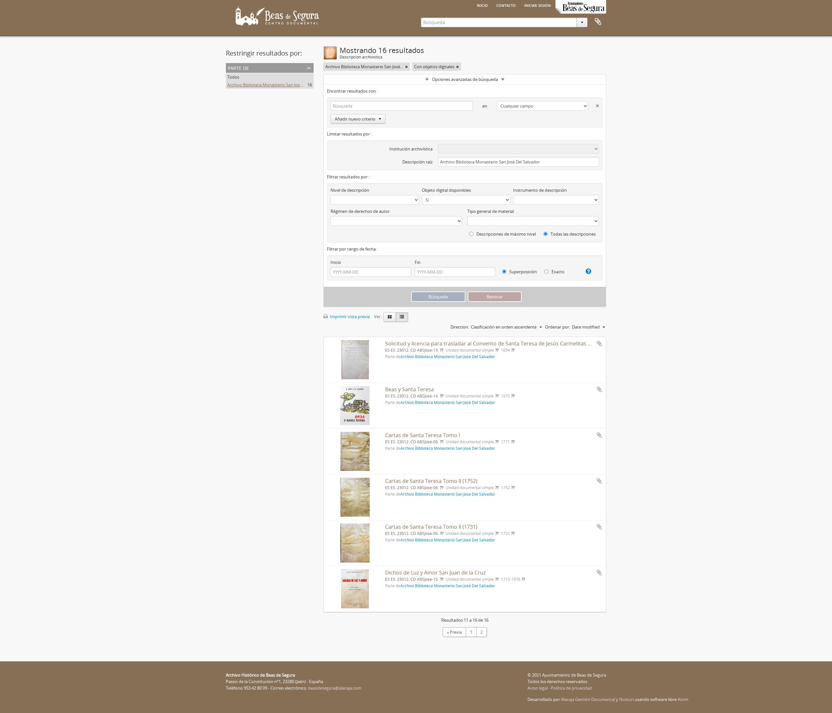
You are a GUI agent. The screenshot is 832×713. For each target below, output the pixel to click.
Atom (683, 699)
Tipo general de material (490, 211)
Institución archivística (411, 149)
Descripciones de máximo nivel (505, 234)
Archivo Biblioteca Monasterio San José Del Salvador (277, 85)
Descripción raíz (417, 162)
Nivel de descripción (350, 190)
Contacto (506, 4)
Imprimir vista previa (349, 316)
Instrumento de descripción (540, 190)
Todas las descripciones (573, 234)
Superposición (522, 272)
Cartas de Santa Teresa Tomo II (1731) (431, 526)
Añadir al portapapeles (599, 343)
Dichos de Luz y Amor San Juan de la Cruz (435, 572)
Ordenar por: (557, 327)
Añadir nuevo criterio (355, 119)
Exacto (558, 272)
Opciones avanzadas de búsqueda (465, 79)
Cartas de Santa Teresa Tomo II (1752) (431, 481)
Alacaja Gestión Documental (588, 699)
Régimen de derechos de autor (360, 211)
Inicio (482, 4)
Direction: (459, 327)
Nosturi (626, 699)
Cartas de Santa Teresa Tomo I (422, 435)
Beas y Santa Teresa (409, 389)
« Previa (454, 632)
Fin (418, 262)
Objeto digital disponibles (446, 190)
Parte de (238, 67)
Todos (233, 77)
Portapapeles (598, 22)
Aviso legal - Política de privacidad (559, 688)
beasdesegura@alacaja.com (334, 688)
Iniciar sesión (537, 4)
